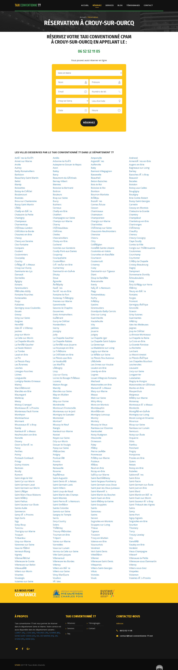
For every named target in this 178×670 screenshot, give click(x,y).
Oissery (18, 441)
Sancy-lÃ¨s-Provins (24, 514)
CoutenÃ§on (59, 261)
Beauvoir (133, 177)
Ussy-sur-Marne (23, 541)
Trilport (57, 538)
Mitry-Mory (96, 401)
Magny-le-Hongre (138, 381)
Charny (56, 224)
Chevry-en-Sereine (24, 241)
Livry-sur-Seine (136, 371)
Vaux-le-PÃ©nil (22, 548)
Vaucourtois (97, 544)
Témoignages (133, 5)
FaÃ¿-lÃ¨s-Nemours (100, 288)
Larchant (133, 351)
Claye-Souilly (135, 241)
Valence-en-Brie (99, 541)
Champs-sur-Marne (62, 221)
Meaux (94, 394)
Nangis (56, 428)
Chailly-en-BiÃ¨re (23, 211)
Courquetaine (59, 257)
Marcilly (56, 388)
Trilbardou (20, 538)
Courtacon (96, 257)
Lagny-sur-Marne (99, 351)
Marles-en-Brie (136, 388)
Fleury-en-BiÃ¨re (137, 291)
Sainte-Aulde (21, 508)
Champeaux (20, 221)
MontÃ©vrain (97, 411)
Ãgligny (18, 281)
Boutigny (133, 194)
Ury (131, 538)
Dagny (132, 267)
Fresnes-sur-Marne (62, 301)
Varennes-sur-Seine (24, 544)
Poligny (56, 454)
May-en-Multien (61, 394)
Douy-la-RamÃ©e (99, 277)
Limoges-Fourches (24, 371)
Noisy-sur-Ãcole (137, 434)
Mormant (19, 421)
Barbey (132, 171)
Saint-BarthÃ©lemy (100, 478)
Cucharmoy (58, 267)
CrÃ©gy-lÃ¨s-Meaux (25, 264)
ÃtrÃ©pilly (58, 284)
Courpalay (20, 257)
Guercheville (97, 317)
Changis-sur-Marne (100, 221)
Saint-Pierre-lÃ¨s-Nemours (66, 501)
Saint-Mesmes (60, 498)
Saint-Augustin (60, 478)
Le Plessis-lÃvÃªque (138, 357)
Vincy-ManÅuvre (61, 574)
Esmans (18, 284)
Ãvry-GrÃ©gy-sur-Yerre (140, 284)
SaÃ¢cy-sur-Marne (100, 474)
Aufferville (96, 164)
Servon (94, 518)
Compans (19, 248)
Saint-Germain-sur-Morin (27, 488)
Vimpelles (134, 571)
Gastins (94, 304)
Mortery (95, 421)
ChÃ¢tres (57, 231)
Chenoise (95, 234)
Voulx (93, 578)
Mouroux (133, 421)
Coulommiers (21, 254)
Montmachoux (22, 418)
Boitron (56, 191)
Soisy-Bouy (20, 524)
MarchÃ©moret (22, 388)
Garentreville (59, 304)
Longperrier (135, 374)
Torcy (132, 531)
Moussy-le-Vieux (99, 424)
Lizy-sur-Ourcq (60, 374)
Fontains (133, 294)
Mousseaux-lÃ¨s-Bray (25, 424)
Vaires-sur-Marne (61, 541)
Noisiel (56, 434)
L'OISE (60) (30, 632)
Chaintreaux (97, 211)
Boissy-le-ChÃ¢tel (23, 191)
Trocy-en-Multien (99, 538)
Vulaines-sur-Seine (24, 581)
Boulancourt (21, 194)
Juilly (55, 334)
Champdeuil (135, 217)
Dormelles (20, 277)
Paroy (17, 448)
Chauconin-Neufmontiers (103, 231)
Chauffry (133, 231)
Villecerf (133, 554)
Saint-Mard (134, 491)
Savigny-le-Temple (62, 514)
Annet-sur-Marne (23, 161)
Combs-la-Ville (136, 244)
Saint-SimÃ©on (60, 504)
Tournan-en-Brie (61, 534)
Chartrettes (96, 224)
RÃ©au (94, 464)
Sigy (17, 521)
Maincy (18, 384)
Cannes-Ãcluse (98, 204)
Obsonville (96, 438)
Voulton (57, 578)
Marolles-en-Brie (23, 391)
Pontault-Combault (24, 458)
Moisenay (134, 401)
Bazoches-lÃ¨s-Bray (139, 174)
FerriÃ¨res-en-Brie (62, 291)
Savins (94, 514)
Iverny (56, 328)
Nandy (18, 428)
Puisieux (95, 461)
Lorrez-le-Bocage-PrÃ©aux (66, 378)
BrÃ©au (95, 197)
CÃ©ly (18, 207)
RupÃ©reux (58, 474)
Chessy (18, 237)
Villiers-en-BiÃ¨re (61, 568)
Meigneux (134, 394)
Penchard (133, 448)
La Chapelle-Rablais (62, 341)
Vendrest (95, 548)
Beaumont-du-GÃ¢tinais (64, 177)
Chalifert (57, 214)
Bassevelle (96, 174)
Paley (93, 444)
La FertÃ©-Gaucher (24, 344)
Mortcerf (57, 421)
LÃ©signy (57, 368)
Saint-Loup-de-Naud (63, 491)
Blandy (18, 184)
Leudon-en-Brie (98, 368)
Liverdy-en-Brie (98, 371)
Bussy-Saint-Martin (24, 204)
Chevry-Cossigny (137, 237)
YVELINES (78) (42, 632)
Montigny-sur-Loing (139, 414)
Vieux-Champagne (138, 551)
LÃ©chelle (96, 361)
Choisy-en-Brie (60, 241)
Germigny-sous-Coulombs (27, 307)
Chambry (133, 214)
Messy (18, 401)
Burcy (56, 201)
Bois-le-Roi (96, 184)
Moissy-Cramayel (23, 404)
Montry (94, 418)
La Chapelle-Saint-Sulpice (103, 341)
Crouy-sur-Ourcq (23, 267)
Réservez (97, 5)
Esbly (131, 281)
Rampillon (58, 464)
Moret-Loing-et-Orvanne (141, 418)
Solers (56, 524)
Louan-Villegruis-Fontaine (103, 378)
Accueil (85, 5)
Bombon (95, 191)
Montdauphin (97, 408)
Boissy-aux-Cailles (138, 187)
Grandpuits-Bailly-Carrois (103, 311)
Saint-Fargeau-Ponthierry (103, 481)
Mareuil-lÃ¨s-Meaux (101, 388)
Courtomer (134, 257)
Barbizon (19, 174)
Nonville (19, 438)
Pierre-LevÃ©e (98, 451)
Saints (94, 508)
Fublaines (19, 304)
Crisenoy (95, 264)
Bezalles (133, 181)
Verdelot (133, 548)
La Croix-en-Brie (137, 341)
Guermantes (135, 317)
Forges (132, 298)
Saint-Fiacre (135, 481)
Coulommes (135, 251)
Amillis (56, 157)
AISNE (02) (29, 639)
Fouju (17, 301)
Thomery (133, 528)
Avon (55, 167)
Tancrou (19, 528)
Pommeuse (96, 454)
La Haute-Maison (23, 347)
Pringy (18, 461)
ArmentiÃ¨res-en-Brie (140, 161)
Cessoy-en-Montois (138, 207)
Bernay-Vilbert (60, 181)
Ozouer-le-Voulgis (62, 444)
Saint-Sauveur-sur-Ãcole (27, 504)
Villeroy (132, 564)
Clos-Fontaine (21, 244)
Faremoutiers (21, 288)
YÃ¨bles (57, 581)
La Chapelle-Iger (99, 338)
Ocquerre (133, 438)
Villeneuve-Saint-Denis (102, 561)
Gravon (132, 311)
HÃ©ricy (133, 321)
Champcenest (97, 217)
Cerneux (57, 207)
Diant (93, 274)
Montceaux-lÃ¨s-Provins (27, 408)
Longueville (20, 378)
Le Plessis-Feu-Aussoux (102, 357)
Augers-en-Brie (136, 164)
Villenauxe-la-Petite (138, 558)
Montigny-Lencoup (100, 414)
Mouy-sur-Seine (137, 424)
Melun (56, 398)
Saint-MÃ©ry (21, 498)
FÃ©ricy (133, 288)
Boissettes (20, 187)
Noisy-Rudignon (99, 434)
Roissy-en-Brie (136, 468)
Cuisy (93, 267)
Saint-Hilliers (59, 488)
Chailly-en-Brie (60, 211)
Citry (93, 241)
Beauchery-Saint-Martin (26, 177)
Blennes (57, 184)
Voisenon (133, 574)
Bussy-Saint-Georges (139, 201)
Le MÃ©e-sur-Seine (100, 354)
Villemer (95, 558)
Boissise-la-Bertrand (63, 187)
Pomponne (134, 454)
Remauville (58, 468)
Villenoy (57, 564)
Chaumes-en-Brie (23, 234)
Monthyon (20, 414)
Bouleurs (57, 194)
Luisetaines (134, 378)
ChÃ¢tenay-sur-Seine (101, 227)
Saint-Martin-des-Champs (65, 494)
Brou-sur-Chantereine (26, 201)
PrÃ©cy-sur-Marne (100, 458)
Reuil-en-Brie (97, 468)
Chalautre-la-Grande (139, 211)
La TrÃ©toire (59, 351)
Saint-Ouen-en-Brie (100, 498)
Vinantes (19, 574)
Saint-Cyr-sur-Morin (25, 481)
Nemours (133, 431)
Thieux (94, 528)
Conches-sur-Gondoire (64, 248)
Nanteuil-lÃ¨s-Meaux (25, 431)
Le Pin (18, 357)
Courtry (18, 261)
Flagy (93, 291)
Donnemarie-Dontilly (139, 274)
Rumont (19, 474)
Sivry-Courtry (59, 521)
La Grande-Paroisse (138, 344)
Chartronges (135, 224)
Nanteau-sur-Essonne (102, 428)
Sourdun (133, 524)
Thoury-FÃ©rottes (62, 531)
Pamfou (133, 444)
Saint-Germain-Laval (25, 484)
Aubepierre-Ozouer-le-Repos (67, 164)
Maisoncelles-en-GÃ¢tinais (142, 384)
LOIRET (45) (20, 632)
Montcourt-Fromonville (64, 408)
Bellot (17, 181)
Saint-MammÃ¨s (99, 491)
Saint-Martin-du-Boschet (103, 494)
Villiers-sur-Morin (23, 571)
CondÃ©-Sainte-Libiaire (102, 248)
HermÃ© (19, 324)
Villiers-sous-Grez (137, 568)
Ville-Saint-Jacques (62, 554)
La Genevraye (97, 344)
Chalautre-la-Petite (24, 214)
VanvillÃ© (134, 541)
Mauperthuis (135, 391)
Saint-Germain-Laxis (63, 484)
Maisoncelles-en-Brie (101, 384)
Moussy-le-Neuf (61, 424)
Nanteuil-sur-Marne (63, 431)
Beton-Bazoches (99, 181)
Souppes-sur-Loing (100, 524)
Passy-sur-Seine (61, 448)
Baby (93, 167)
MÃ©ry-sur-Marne (138, 398)
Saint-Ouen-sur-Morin (140, 498)
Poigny (132, 451)
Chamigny (19, 217)
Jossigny (57, 331)
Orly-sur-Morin (60, 441)
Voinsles (95, 574)
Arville (18, 164)
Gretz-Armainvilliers (62, 314)
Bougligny (134, 191)
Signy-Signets (136, 518)
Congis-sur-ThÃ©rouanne (142, 248)
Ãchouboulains (136, 277)
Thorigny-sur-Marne (25, 531)
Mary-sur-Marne (99, 391)
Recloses (19, 468)
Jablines (95, 328)
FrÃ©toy (95, 301)
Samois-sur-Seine (61, 511)
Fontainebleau (98, 294)
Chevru (94, 237)
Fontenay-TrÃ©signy (63, 298)
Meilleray (19, 398)
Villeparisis (96, 564)
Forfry (94, 298)
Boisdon (133, 184)
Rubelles (133, 471)
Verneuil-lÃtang (22, 551)
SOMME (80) (54, 632)
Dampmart (134, 271)
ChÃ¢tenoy (134, 227)
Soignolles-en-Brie (138, 521)
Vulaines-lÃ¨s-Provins (140, 578)
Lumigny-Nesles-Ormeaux (27, 381)
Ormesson (96, 441)
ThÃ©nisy (58, 528)
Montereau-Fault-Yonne (26, 411)
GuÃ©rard (58, 317)
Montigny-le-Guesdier (63, 414)
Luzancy (57, 381)
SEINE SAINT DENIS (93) (25, 636)
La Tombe (20, 351)
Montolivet (58, 418)
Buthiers (57, 204)
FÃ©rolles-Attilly (23, 291)
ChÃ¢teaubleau (60, 227)
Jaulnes (18, 331)
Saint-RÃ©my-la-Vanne (102, 501)
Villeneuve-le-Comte (24, 561)
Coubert (19, 251)
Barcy (55, 174)
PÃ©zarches (59, 451)
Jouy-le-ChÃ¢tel (136, 331)
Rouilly (18, 471)
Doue (55, 277)
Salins (132, 508)
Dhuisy (56, 274)
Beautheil (95, 177)
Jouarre (94, 331)
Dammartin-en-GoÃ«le (64, 271)
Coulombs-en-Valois (101, 251)
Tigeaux (95, 531)
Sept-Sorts (20, 518)
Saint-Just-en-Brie (138, 488)
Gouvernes (58, 311)
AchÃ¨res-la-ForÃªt (24, 157)
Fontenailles (21, 298)
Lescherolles (135, 364)
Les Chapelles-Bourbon (140, 361)
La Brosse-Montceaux (140, 334)
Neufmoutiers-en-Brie (26, 434)
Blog (120, 5)
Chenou (133, 234)
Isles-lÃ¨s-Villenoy (24, 328)
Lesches (19, 368)
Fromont (133, 301)
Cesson (94, 207)
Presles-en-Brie (136, 458)
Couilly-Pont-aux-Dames (65, 251)
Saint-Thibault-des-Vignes (142, 504)
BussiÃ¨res (96, 201)
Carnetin (133, 204)
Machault (95, 381)
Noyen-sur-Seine (61, 438)
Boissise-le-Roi (98, 187)
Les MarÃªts (59, 364)
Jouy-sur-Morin (22, 334)
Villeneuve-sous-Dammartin (142, 561)
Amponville (96, 157)
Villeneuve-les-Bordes (63, 561)
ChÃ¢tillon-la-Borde (24, 231)
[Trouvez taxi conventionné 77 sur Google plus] (28, 649)
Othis (131, 441)
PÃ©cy (94, 448)
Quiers (132, 461)
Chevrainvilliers (60, 237)
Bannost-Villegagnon (101, 171)
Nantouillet (96, 431)
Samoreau (96, 511)
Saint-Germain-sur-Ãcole (141, 484)
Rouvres (57, 471)
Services (109, 5)
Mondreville (59, 404)
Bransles (19, 197)
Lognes (94, 374)
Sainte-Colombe (61, 508)
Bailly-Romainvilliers (24, 171)
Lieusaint (133, 368)
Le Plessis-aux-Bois (62, 357)
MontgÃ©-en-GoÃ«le (139, 411)
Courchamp (134, 254)
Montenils (134, 408)
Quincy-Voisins (22, 464)
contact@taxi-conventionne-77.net (136, 636)
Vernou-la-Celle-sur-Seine (65, 551)
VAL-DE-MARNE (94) (45, 636)
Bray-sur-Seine (60, 197)
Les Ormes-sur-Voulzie (102, 364)
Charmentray (21, 224)
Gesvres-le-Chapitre (62, 307)
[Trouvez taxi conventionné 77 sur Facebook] (22, 649)
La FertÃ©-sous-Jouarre (64, 344)
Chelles (56, 234)
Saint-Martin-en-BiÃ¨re (140, 494)
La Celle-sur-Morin (24, 338)
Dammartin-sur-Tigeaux (103, 271)
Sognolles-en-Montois (102, 521)
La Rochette (135, 347)
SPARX (17, 665)
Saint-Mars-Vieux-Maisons (28, 494)
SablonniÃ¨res (136, 474)
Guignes (19, 321)
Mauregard (20, 394)
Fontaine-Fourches (24, 294)
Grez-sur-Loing (98, 314)
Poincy (18, 454)
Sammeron (20, 511)
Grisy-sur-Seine (22, 317)
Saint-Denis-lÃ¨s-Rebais (64, 481)
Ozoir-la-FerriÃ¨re (24, 444)
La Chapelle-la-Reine (139, 338)
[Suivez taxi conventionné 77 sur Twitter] (17, 649)
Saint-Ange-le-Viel (23, 478)
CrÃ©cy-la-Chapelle (138, 261)
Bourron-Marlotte (100, 194)
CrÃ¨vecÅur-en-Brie (62, 264)
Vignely (18, 554)
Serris (56, 518)
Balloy (56, 171)
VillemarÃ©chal (22, 558)
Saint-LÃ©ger (21, 491)
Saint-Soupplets (99, 504)
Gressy (18, 314)
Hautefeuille (97, 321)
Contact (148, 5)
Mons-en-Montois (100, 404)
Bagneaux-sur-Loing (139, 167)
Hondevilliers (59, 324)
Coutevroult (97, 261)
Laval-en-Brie (21, 354)
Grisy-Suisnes (135, 314)
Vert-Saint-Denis (99, 551)
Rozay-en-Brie (98, 471)
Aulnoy (18, 167)
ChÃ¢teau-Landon (23, 227)
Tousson (95, 534)
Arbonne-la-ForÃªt (62, 161)
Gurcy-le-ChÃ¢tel (61, 321)
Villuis (94, 571)
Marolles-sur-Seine (62, 391)
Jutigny (94, 334)
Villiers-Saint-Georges (101, 568)
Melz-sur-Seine (98, 398)
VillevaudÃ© (21, 568)
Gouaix (18, 311)
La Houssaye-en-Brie (63, 347)
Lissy (55, 371)
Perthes (18, 451)
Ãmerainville (97, 281)
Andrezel (133, 157)
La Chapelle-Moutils (24, 341)
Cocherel (57, 244)
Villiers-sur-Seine (61, 571)
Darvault (19, 274)
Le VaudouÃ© (59, 361)
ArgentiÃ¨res (97, 161)
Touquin (19, 534)
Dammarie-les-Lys (23, 271)
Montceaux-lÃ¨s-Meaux (140, 404)
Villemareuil (58, 558)
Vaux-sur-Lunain (61, 548)
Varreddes (58, 544)
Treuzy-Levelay (136, 534)
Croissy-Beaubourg (138, 264)
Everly (94, 284)
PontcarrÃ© (59, 458)
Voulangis (19, 578)
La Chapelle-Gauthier (63, 338)
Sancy (132, 511)
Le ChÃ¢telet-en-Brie (63, 354)
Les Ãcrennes (21, 364)
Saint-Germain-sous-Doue (104, 484)
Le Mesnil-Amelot (137, 354)
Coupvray (57, 254)
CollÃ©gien (96, 244)
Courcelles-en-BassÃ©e (102, 254)
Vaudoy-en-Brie (137, 544)
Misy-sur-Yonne (61, 401)
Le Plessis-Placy (22, 361)
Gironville (133, 307)
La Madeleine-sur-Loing (102, 347)
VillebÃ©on (96, 554)
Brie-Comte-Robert (138, 197)
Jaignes (132, 328)
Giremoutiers (97, 307)
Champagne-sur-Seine (64, 217)
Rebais (132, 464)
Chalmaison (96, 214)
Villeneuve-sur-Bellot (25, 564)
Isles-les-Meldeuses (138, 324)
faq (68, 633)
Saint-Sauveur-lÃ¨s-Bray (141, 501)
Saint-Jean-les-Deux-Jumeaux (105, 488)
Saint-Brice (134, 478)
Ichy (93, 324)
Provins (56, 461)
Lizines (18, 374)
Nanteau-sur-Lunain (139, 428)
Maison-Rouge (60, 384)
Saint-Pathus (21, 501)
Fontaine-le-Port (61, 294)
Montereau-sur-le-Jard (64, 411)
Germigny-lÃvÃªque (138, 304)
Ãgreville (57, 281)
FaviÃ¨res (57, 288)
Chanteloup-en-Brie (139, 221)
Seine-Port (134, 514)
